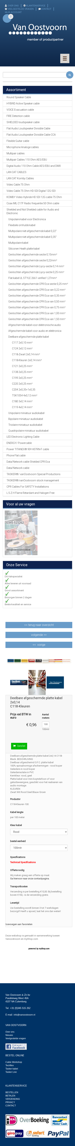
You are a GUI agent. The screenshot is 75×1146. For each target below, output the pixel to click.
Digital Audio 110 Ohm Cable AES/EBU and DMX (34, 165)
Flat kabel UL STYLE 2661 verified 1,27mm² (32, 278)
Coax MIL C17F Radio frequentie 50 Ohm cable (33, 203)
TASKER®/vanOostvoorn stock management (33, 480)
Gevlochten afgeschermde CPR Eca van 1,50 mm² (37, 319)
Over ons (9, 1032)
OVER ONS (13, 5)
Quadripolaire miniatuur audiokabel (28, 430)
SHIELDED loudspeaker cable (23, 122)
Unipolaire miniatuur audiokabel (26, 413)
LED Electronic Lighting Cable (23, 436)
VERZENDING (12, 1099)
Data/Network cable (18, 467)
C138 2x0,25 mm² (22, 372)
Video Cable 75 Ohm (18, 184)
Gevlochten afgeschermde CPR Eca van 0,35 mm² (37, 295)
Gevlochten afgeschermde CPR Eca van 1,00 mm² (37, 313)
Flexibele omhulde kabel (21, 225)
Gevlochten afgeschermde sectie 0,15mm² (32, 254)
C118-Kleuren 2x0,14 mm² (27, 360)
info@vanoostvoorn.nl (18, 549)
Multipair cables (16, 153)
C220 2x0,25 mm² (22, 383)
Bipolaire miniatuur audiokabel (25, 418)
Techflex (9, 1065)
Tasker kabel (11, 1068)
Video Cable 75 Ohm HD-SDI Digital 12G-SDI (31, 190)
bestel (21, 746)
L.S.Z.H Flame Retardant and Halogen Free (30, 492)
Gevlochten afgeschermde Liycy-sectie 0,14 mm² (36, 266)
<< (39, 625)
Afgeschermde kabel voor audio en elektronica (34, 330)
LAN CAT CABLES (16, 172)
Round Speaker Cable (19, 97)
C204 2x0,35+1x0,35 (23, 389)
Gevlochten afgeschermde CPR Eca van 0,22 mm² (37, 289)
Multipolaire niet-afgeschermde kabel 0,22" (32, 231)
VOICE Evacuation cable (20, 109)
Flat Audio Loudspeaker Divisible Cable (28, 128)
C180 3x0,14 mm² (22, 401)
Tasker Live (11, 1072)
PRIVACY (10, 1102)
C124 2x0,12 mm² (22, 348)
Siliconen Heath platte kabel (24, 248)
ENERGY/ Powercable (19, 443)
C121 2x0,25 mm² (22, 366)
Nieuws (9, 1035)
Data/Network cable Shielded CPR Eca (28, 461)
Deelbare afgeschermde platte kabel (28, 336)
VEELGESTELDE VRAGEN (21, 9)
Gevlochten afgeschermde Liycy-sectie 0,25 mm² (36, 272)
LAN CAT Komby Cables (20, 178)
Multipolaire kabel (18, 242)
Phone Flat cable (16, 455)
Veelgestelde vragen (15, 1038)
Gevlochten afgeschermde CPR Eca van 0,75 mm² (37, 307)
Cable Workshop (13, 1062)
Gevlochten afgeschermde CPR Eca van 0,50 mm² (37, 301)
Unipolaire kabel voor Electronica (27, 219)
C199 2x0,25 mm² (22, 377)
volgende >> (39, 635)
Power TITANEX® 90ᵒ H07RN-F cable (28, 449)
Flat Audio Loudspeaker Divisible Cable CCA (31, 134)
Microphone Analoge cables (23, 147)
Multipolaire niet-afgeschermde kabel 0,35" (32, 236)
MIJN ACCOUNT (13, 12)
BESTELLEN (11, 1092)
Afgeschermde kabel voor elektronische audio (34, 325)
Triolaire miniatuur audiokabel (25, 424)
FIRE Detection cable (18, 116)
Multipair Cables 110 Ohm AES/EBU (27, 159)
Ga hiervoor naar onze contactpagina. (30, 878)
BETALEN (10, 1095)
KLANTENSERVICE (35, 5)
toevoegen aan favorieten (19, 924)
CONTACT (46, 9)
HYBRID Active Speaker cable (23, 103)
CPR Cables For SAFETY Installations (28, 486)
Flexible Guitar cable (18, 140)
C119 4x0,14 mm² (22, 407)
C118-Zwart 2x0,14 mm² (26, 354)
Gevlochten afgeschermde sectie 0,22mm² (32, 260)
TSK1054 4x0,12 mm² (24, 395)
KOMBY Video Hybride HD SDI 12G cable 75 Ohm (34, 197)
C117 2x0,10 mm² (22, 342)
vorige (41, 644)
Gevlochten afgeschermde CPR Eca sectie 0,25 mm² (38, 283)
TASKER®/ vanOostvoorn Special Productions (33, 474)
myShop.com (44, 948)
